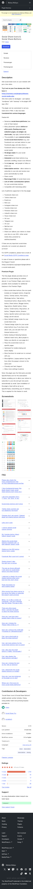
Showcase (20, 818)
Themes (20, 821)
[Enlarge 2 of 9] (13, 411)
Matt (4, 851)
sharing (29, 752)
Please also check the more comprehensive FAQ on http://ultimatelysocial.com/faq (12, 481)
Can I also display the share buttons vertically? (10, 657)
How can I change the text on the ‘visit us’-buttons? (10, 664)
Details (6, 53)
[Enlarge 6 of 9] (29, 402)
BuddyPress (6, 857)
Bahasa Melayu (11, 865)
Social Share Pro (10, 713)
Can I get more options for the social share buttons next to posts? (13, 644)
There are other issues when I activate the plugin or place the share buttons (10, 609)
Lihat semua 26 (27, 745)
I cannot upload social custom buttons (9, 528)
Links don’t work (7, 523)
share (21, 749)
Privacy (4, 827)
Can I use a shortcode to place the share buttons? (10, 637)
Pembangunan (8, 67)
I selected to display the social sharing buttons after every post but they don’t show (12, 578)
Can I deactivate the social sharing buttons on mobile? (10, 670)
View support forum (8, 807)
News (3, 821)
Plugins (19, 824)
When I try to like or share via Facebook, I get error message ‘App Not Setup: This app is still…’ (12, 601)
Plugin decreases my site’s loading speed (8, 585)
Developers (5, 839)
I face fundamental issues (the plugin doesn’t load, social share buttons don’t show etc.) (12, 490)
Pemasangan (8, 62)
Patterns (20, 827)
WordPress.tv (7, 842)
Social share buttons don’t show (12, 504)
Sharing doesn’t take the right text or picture (9, 562)
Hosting (4, 824)
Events (19, 836)
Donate (20, 839)
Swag (20, 842)
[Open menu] (30, 2)
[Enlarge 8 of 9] (29, 421)
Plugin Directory (6, 8)
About (4, 818)
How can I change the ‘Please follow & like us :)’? (10, 624)
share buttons (21, 752)
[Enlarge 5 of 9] (13, 443)
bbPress (5, 854)
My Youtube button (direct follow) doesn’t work (10, 535)
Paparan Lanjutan (7, 757)
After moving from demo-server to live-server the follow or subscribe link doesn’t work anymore (13, 593)
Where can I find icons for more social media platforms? (11, 683)
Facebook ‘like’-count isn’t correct (13, 556)
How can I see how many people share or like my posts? (11, 617)
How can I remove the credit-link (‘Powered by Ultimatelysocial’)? (12, 630)
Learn (3, 833)
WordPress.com (8, 848)
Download (6, 46)
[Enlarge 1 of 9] (13, 402)
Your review (5, 787)
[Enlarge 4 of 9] (13, 436)
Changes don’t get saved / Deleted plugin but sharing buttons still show (13, 516)
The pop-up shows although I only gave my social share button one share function (11, 569)
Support (6, 71)
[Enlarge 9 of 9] (29, 434)
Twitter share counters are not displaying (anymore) (10, 509)
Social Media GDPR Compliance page (16, 255)
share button (27, 749)
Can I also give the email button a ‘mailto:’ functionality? (12, 650)
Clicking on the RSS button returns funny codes (10, 550)
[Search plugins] (20, 20)
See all (29, 787)
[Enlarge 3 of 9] (13, 426)
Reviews (6, 58)
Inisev (7, 42)
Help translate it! (16, 14)
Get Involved (21, 833)
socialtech (8, 719)
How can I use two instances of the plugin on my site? (11, 677)
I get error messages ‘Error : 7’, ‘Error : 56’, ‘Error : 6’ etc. (11, 497)
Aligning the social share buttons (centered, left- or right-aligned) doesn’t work (10, 542)
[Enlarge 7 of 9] (29, 412)
